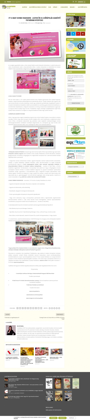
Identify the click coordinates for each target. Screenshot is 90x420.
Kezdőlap (24, 7)
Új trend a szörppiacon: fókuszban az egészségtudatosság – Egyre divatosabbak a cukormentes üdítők (41, 360)
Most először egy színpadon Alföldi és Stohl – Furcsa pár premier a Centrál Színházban (25, 385)
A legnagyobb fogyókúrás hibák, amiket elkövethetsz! (12, 358)
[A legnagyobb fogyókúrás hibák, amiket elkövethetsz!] (12, 351)
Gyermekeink (16, 393)
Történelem (22, 393)
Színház (55, 7)
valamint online (43, 260)
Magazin (72, 7)
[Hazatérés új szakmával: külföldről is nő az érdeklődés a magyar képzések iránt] (6, 391)
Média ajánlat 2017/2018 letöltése (53, 410)
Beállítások (71, 418)
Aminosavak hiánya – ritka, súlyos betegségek (56, 358)
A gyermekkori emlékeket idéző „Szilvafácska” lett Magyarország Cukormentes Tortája (23, 379)
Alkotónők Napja (82, 7)
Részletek (16, 418)
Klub (49, 7)
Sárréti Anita (24, 23)
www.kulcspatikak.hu (19, 262)
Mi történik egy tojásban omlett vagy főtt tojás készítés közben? (23, 396)
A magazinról (64, 7)
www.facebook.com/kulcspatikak (34, 294)
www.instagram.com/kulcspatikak (34, 298)
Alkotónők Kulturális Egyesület (37, 7)
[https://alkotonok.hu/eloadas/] (75, 51)
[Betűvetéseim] (75, 21)
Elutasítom (62, 418)
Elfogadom (53, 418)
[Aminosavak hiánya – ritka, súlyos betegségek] (56, 351)
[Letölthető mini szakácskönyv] (75, 63)
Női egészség (38, 23)
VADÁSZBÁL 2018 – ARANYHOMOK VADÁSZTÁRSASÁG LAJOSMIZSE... (27, 1)
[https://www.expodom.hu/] (75, 142)
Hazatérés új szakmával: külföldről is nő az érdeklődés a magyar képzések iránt (25, 391)
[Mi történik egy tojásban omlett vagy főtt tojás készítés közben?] (6, 397)
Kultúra (15, 387)
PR (14, 381)
